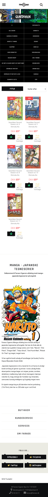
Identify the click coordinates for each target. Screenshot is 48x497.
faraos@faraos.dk (32, 493)
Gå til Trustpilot (7, 479)
